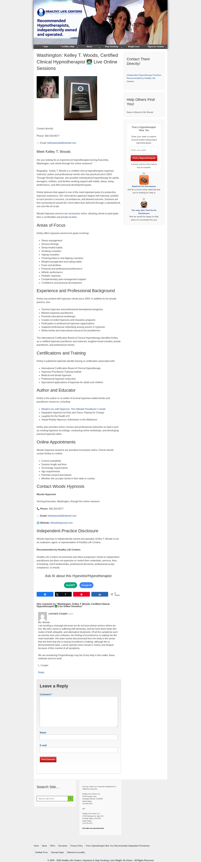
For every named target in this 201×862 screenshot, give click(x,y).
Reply (41, 672)
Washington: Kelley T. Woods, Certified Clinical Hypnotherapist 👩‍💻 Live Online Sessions (77, 62)
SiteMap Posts (41, 852)
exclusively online (77, 213)
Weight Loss (133, 47)
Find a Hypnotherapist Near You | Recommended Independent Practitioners (118, 846)
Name (43, 732)
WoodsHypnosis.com (61, 523)
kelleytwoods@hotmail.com (61, 143)
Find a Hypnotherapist (144, 158)
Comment (46, 694)
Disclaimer (62, 846)
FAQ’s (52, 846)
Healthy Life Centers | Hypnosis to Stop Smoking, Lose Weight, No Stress (97, 860)
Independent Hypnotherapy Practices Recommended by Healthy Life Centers (144, 78)
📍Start (44, 47)
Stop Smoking (111, 47)
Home (36, 846)
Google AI (86, 585)
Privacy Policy (76, 846)
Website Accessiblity (76, 852)
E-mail (43, 745)
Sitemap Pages (57, 852)
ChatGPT (70, 585)
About (89, 47)
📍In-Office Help (67, 47)
